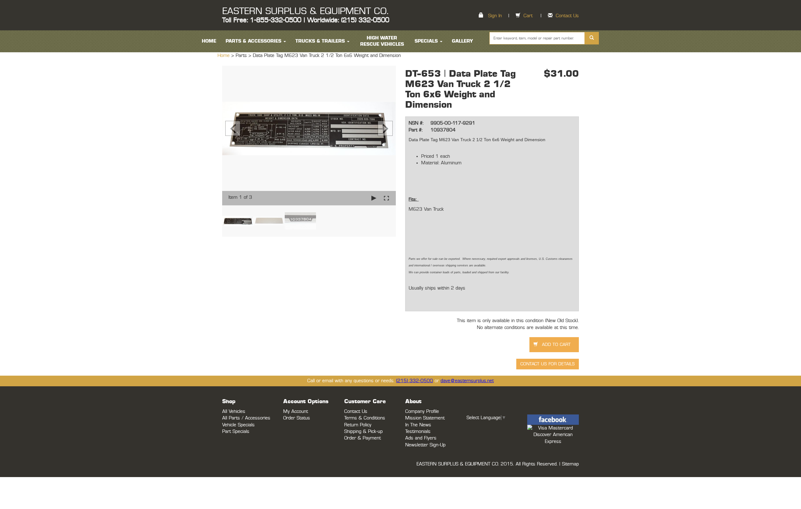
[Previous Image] (232, 128)
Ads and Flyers (420, 438)
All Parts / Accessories (246, 418)
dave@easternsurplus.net (467, 380)
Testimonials (418, 431)
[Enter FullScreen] (386, 198)
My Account (295, 411)
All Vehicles (233, 411)
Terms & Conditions (364, 418)
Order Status (296, 418)
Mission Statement (425, 418)
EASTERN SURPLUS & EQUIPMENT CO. (305, 11)
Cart (528, 15)
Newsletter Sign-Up (425, 445)
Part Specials (235, 431)
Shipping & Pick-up (363, 431)
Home (224, 55)
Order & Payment (362, 438)
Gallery (462, 41)
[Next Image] (385, 128)
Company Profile (422, 411)
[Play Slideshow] (374, 198)
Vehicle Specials (238, 425)
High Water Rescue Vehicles (382, 41)
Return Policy (357, 425)
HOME (209, 41)
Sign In (495, 15)
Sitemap (570, 464)
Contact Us (567, 15)
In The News (418, 425)
